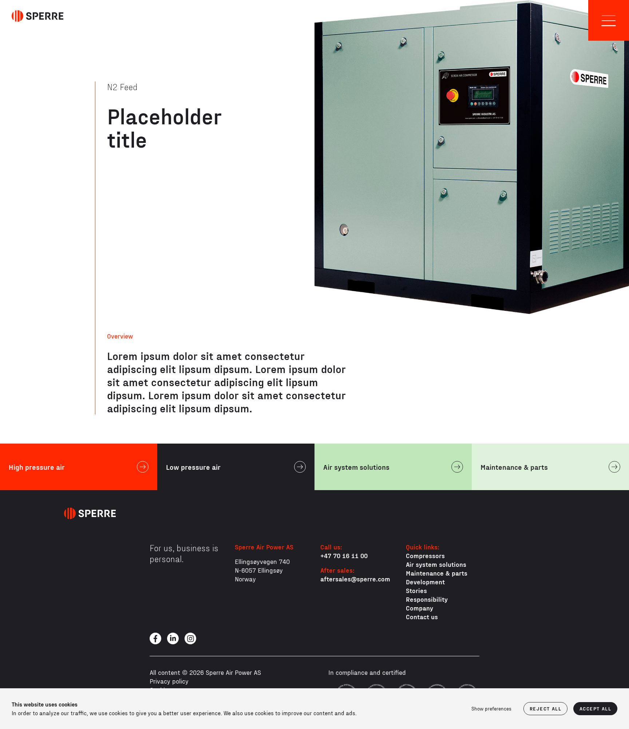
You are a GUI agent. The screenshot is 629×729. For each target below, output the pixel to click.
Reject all (545, 708)
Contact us (422, 616)
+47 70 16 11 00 (344, 555)
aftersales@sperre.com (355, 578)
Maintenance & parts (436, 573)
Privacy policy (169, 681)
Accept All (595, 708)
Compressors (425, 555)
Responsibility (427, 599)
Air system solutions (436, 564)
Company (419, 608)
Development (425, 581)
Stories (416, 590)
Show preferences (491, 708)
